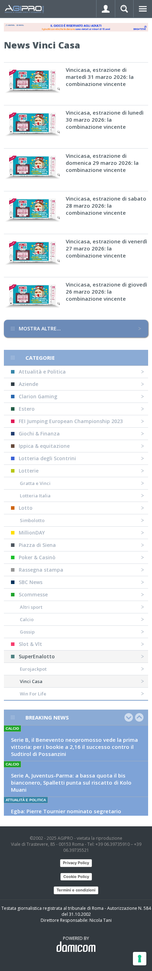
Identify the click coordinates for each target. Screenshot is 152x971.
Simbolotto (32, 520)
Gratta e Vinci (35, 483)
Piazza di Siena (37, 545)
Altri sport (31, 607)
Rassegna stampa (41, 569)
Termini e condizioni (76, 890)
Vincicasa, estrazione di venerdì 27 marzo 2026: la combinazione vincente (106, 248)
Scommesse (33, 594)
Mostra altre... (40, 328)
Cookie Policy (76, 876)
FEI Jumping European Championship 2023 (71, 421)
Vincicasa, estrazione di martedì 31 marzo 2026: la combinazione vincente (100, 76)
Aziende (28, 384)
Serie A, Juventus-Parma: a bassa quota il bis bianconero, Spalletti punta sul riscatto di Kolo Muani (71, 782)
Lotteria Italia (35, 495)
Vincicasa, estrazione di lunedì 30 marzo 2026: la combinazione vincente (105, 119)
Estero (27, 408)
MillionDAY (32, 532)
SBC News (30, 582)
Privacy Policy (76, 862)
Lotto (26, 507)
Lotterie (29, 470)
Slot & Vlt (30, 644)
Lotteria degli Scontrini (47, 458)
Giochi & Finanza (39, 433)
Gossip (27, 632)
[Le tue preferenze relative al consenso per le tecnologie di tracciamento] (139, 958)
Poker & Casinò (37, 557)
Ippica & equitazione (44, 446)
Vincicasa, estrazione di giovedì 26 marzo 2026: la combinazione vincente (106, 291)
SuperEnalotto (37, 656)
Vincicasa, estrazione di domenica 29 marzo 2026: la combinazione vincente (102, 162)
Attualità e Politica (42, 371)
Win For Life (33, 693)
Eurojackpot (33, 669)
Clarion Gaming (38, 396)
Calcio (27, 619)
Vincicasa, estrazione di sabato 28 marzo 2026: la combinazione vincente (106, 205)
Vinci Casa (31, 681)
